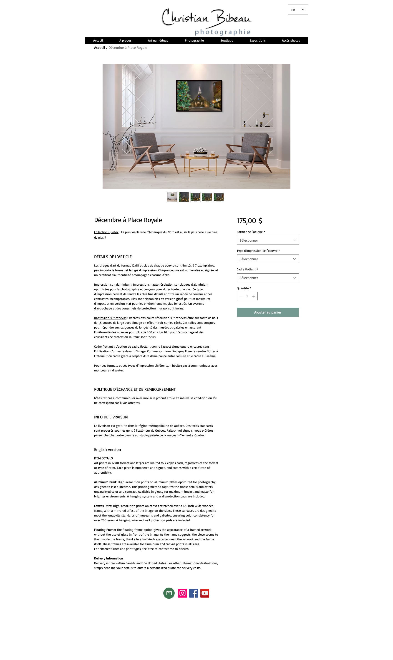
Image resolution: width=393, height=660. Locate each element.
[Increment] (254, 296)
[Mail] (169, 593)
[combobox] (268, 240)
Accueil (99, 47)
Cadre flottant (247, 269)
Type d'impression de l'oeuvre (258, 250)
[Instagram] (182, 593)
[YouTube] (204, 593)
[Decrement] (240, 296)
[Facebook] (193, 593)
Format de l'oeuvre (251, 232)
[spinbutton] (247, 296)
